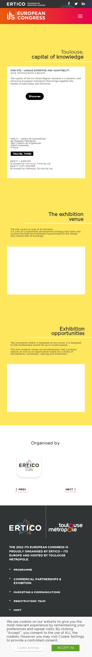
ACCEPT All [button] (65, 648)
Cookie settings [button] (28, 648)
